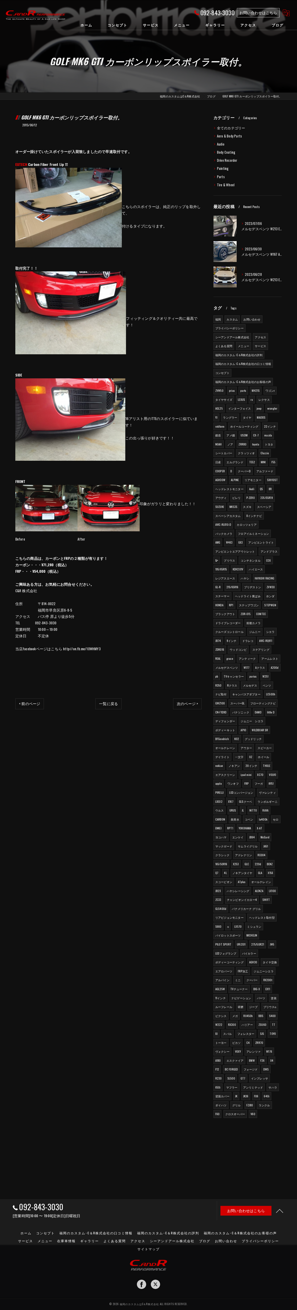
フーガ (259, 783)
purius (253, 676)
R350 (218, 685)
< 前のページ (29, 703)
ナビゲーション (241, 998)
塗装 (273, 998)
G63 (240, 542)
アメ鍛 (230, 435)
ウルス (219, 810)
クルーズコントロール (229, 632)
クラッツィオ (246, 453)
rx (252, 399)
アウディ (221, 498)
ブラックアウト (225, 614)
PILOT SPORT (223, 944)
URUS (232, 810)
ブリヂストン (252, 587)
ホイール (263, 757)
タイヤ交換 (270, 962)
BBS (261, 1016)
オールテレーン (225, 748)
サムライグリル (248, 846)
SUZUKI (219, 507)
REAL (218, 658)
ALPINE (235, 480)
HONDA (219, 605)
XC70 (260, 775)
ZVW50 (219, 390)
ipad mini (246, 775)
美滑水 (235, 819)
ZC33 (218, 900)
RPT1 (230, 828)
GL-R (218, 587)
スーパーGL (237, 703)
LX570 (238, 926)
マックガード (223, 846)
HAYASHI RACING (264, 578)
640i (266, 1096)
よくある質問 (223, 346)
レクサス (264, 399)
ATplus (241, 882)
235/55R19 (266, 498)
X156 (270, 873)
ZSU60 (262, 1025)
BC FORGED (231, 1069)
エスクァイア (234, 1060)
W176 (269, 1051)
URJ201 (241, 944)
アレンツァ (253, 1051)
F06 (256, 1096)
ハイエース (256, 569)
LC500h (270, 694)
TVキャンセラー (234, 676)
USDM (244, 435)
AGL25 (219, 408)
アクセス (260, 337)
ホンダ (270, 596)
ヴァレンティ (267, 792)
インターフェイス (239, 408)
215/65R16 (232, 587)
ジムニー (255, 632)
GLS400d (220, 909)
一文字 (239, 757)
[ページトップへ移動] (279, 1210)
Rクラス (232, 685)
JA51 (265, 846)
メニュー (243, 346)
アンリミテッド (253, 1087)
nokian (219, 766)
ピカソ (236, 1043)
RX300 (232, 1025)
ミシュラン (254, 926)
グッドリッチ (253, 739)
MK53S (233, 507)
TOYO (273, 1034)
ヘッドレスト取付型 (262, 917)
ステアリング (260, 649)
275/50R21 (257, 944)
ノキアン (234, 766)
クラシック (222, 855)
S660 (218, 926)
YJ (216, 417)
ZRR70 (259, 1043)
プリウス (229, 560)
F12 (217, 1069)
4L (225, 873)
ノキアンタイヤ (242, 873)
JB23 (218, 891)
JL (243, 810)
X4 (271, 1060)
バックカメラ (223, 533)
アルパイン (222, 980)
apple (218, 783)
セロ (275, 819)
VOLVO (272, 775)
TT (273, 1025)
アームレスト (269, 658)
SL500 (231, 1078)
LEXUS (241, 399)
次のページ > (187, 703)
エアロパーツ (223, 971)
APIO (243, 730)
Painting (223, 168)
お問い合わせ (251, 319)
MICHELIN (251, 935)
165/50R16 (221, 864)
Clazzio (265, 453)
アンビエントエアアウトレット (235, 551)
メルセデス (250, 685)
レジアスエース (225, 578)
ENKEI (218, 828)
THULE (266, 766)
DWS (266, 1069)
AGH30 (253, 962)
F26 (262, 1060)
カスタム (232, 319)
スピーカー (265, 748)
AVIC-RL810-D (223, 524)
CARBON (220, 819)
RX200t (267, 980)
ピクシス (221, 1016)
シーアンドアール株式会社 (232, 337)
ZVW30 (271, 587)
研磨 (240, 1007)
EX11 (267, 989)
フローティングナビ (263, 703)
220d (258, 864)
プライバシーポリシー (229, 328)
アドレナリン (243, 855)
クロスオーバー (235, 1114)
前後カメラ (253, 623)
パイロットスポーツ (228, 935)
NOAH (218, 444)
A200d (275, 667)
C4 (248, 1043)
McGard (265, 837)
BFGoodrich (222, 739)
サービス (260, 346)
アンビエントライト (261, 542)
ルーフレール (223, 1007)
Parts (221, 176)
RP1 (231, 605)
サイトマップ (148, 1249)
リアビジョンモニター (229, 917)
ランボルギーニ (267, 801)
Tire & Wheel (225, 184)
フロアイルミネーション (253, 533)
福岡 (218, 319)
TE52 (252, 462)
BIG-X (256, 989)
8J (216, 1034)
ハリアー (247, 1025)
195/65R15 (221, 569)
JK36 (246, 1096)
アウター (246, 748)
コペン (249, 819)
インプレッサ (259, 1078)
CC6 (268, 560)
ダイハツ (221, 1105)
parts (243, 390)
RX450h (248, 1016)
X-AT (259, 828)
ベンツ (267, 685)
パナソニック (240, 712)
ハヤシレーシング (238, 891)
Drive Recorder (227, 160)
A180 (218, 1060)
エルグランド (234, 462)
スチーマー (222, 596)
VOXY (238, 1051)
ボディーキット (225, 730)
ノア (230, 444)
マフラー (232, 1087)
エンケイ (238, 837)
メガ (235, 1016)
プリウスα (269, 1007)
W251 (265, 676)
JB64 (252, 837)
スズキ (247, 507)
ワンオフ (233, 783)
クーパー (252, 980)
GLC (247, 864)
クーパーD (244, 471)
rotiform (220, 426)
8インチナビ (254, 516)
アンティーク (247, 658)
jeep (259, 408)
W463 (229, 542)
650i (218, 1087)
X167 (230, 801)
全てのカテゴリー (231, 127)
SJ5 (262, 1034)
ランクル (264, 1105)
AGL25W (220, 989)
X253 (236, 864)
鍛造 (218, 435)
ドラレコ (248, 641)
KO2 (236, 739)
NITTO (253, 810)
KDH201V (238, 569)
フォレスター (245, 1034)
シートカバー (223, 453)
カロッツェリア (246, 524)
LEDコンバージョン (241, 792)
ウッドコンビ (238, 649)
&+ (216, 560)
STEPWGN (270, 605)
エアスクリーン (225, 775)
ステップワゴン (249, 605)
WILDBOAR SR (260, 730)
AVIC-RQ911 (265, 641)
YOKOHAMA (245, 828)
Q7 (216, 873)
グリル (236, 1105)
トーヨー (221, 1043)
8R (270, 489)
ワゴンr (270, 390)
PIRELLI (219, 792)
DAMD (258, 712)
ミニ (238, 980)
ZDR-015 (245, 614)
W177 (247, 667)
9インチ (232, 641)
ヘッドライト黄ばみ (248, 596)
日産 (218, 462)
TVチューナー (239, 989)
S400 (272, 1016)
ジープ (253, 1007)
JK (236, 1096)
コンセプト (222, 373)
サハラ (272, 1087)
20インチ (251, 766)
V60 (253, 1114)
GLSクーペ (245, 801)
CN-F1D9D (221, 712)
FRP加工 (243, 971)
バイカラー (249, 953)
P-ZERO (250, 498)
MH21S (256, 390)
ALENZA (259, 891)
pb (216, 676)
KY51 (271, 783)
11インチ (220, 998)
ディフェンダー (225, 721)
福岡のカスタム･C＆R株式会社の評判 (239, 355)
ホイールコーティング (244, 426)
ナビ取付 (221, 694)
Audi (251, 489)
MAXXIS (261, 417)
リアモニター (253, 480)
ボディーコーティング (229, 962)
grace (229, 658)
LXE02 (219, 801)
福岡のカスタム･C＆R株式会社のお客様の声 (243, 382)
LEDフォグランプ (225, 953)
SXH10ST (272, 480)
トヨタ (269, 444)
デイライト (222, 757)
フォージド (251, 1069)
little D (271, 712)
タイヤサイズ (223, 399)
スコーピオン (223, 882)
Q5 (261, 489)
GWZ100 (220, 703)
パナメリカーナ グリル (246, 909)
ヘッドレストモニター (229, 489)
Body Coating (226, 152)
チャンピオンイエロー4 (242, 900)
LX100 (272, 891)
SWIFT (266, 900)
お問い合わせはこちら (258, 12)
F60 (217, 1114)
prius (232, 390)
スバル (227, 1034)
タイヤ (247, 417)
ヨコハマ (221, 837)
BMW (252, 1060)
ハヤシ (245, 578)
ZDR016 (219, 649)
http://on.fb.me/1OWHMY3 (82, 648)
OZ (250, 757)
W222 (219, 1025)
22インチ (270, 426)
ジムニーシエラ (263, 971)
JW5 (272, 944)
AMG (217, 542)
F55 (273, 462)
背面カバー (222, 1096)
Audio (220, 144)
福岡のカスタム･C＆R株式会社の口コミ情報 (243, 364)
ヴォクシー (222, 1051)
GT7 (243, 1078)
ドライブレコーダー (228, 623)
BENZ (270, 864)
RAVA (265, 810)
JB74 (218, 641)
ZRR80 (242, 444)
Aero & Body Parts (229, 136)
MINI (263, 462)
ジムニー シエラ (252, 721)
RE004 (261, 855)
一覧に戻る (108, 703)
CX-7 (256, 435)
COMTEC (261, 614)
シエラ (270, 632)
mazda (268, 435)
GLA (260, 873)
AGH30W (220, 480)
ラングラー (230, 417)
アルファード (264, 471)
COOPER (220, 471)
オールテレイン (261, 882)
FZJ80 (249, 1105)
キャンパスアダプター (246, 694)
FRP (246, 783)
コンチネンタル (250, 560)
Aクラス (260, 667)
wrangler (272, 408)
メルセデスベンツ (226, 667)
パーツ (261, 998)
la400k (263, 819)
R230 (218, 1078)
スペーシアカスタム (228, 516)
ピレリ (236, 498)
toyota (255, 444)
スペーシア (264, 507)
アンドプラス (269, 551)
